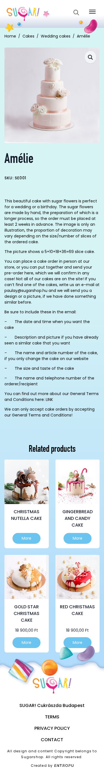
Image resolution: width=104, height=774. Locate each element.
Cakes (28, 36)
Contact (52, 740)
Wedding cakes (55, 36)
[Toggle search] (76, 12)
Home (10, 36)
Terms (52, 717)
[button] (90, 57)
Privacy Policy (52, 728)
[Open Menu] (92, 11)
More (26, 538)
